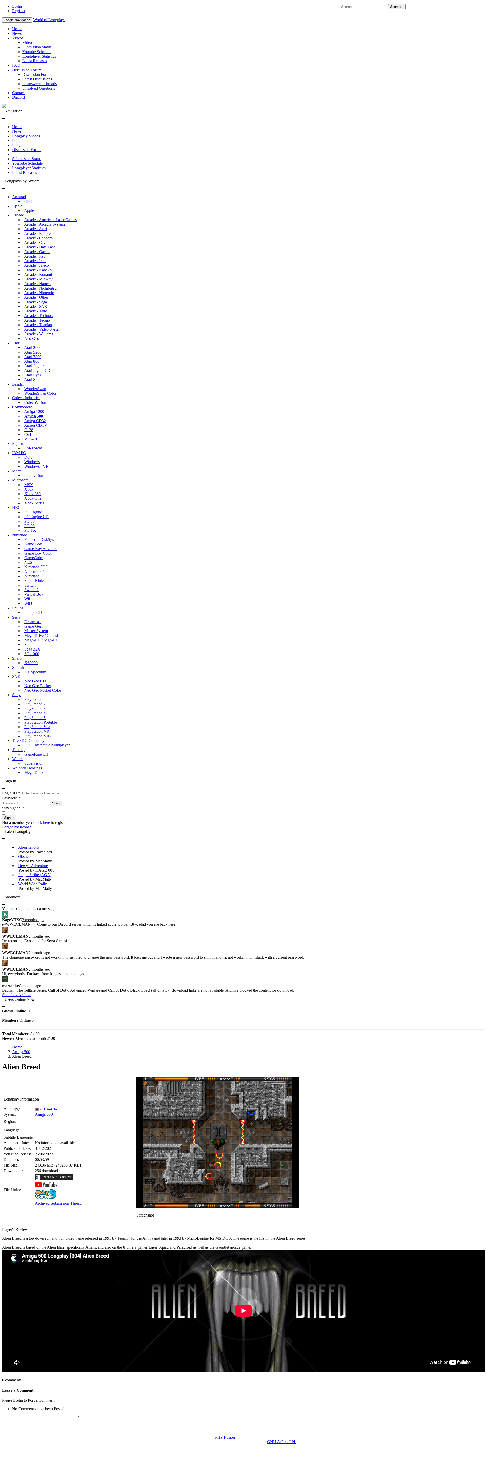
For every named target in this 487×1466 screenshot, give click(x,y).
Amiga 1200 (34, 411)
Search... (397, 7)
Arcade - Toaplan (38, 325)
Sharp (17, 658)
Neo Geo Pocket (37, 686)
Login (17, 6)
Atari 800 (31, 361)
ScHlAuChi (48, 1109)
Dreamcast (32, 622)
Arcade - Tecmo (37, 320)
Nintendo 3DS (36, 567)
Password (11, 798)
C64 (27, 434)
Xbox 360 (32, 494)
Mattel (17, 471)
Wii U (29, 603)
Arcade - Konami (38, 274)
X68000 (31, 663)
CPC (28, 201)
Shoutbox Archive (16, 995)
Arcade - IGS (35, 256)
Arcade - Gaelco (37, 251)
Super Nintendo (37, 580)
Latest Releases (34, 61)
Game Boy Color (38, 553)
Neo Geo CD (35, 681)
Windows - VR (36, 466)
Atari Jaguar (34, 366)
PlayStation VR (36, 731)
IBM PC (19, 453)
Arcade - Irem (35, 261)
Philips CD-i (34, 612)
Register (18, 11)
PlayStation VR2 (37, 736)
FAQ (16, 65)
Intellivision (33, 475)
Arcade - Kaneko (38, 270)
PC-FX (30, 530)
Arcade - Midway (38, 279)
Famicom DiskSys (39, 539)
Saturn (29, 644)
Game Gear (33, 626)
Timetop (18, 749)
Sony (16, 695)
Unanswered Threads (39, 83)
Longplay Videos (26, 136)
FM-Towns (33, 448)
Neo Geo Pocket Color (42, 690)
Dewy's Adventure (33, 865)
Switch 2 (31, 590)
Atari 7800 (32, 357)
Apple (17, 206)
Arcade (18, 215)
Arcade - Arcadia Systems (45, 224)
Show (56, 803)
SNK (16, 676)
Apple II (31, 210)
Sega (16, 617)
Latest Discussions (37, 79)
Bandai (18, 384)
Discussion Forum (26, 70)
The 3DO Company (28, 740)
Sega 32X (32, 649)
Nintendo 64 (34, 571)
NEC (16, 507)
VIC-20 (30, 439)
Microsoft (20, 480)
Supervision (33, 763)
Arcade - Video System (42, 329)
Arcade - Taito (35, 311)
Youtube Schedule (36, 51)
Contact (18, 93)
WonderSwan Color (40, 393)
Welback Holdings (27, 768)
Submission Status (36, 47)
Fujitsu (17, 443)
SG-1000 (31, 654)
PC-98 (29, 526)
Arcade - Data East (39, 247)
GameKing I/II (36, 754)
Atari (16, 343)
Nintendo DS (35, 576)
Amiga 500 (33, 416)
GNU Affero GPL (281, 1442)
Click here (41, 822)
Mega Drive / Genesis (41, 635)
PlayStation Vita (37, 727)
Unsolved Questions (38, 88)
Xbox (28, 489)
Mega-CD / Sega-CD (41, 640)
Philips (17, 608)
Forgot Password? (16, 827)
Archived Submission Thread (58, 1203)
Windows (32, 462)
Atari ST (31, 379)
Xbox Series (34, 503)
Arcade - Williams (38, 334)
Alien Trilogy (29, 847)
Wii (27, 599)
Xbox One (32, 498)
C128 (28, 430)
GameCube (33, 558)
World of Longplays (49, 20)
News (17, 33)
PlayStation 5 (35, 717)
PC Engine (33, 512)
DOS (28, 457)
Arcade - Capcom (38, 238)
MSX (28, 484)
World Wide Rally (32, 884)
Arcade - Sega (35, 302)
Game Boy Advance (40, 548)
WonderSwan (35, 389)
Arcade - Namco (37, 283)
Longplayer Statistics (39, 56)
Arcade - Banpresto (39, 233)
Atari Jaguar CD (37, 370)
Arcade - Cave (35, 242)
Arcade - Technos (38, 315)
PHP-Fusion (225, 1437)
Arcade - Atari (35, 229)
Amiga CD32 (35, 421)
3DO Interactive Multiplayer (47, 745)
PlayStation (33, 699)
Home (17, 29)
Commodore (22, 407)
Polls (16, 140)
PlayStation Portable (40, 722)
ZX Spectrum (35, 672)
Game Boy (33, 544)
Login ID (11, 793)
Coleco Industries (26, 398)
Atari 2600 (32, 347)
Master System (36, 631)
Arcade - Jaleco (36, 265)
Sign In (9, 818)
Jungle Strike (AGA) (34, 875)
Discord (18, 97)
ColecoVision (35, 402)
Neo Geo (31, 338)
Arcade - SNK (35, 306)
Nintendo (19, 535)
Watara (17, 759)
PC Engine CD (36, 516)
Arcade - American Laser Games (50, 220)
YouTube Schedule (27, 163)
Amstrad (19, 197)
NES (28, 562)
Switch (30, 585)
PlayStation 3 (35, 708)
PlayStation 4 (35, 713)
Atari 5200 (32, 352)
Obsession (26, 856)
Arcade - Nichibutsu (40, 288)
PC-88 (29, 521)
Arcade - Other (36, 297)
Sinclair (18, 667)
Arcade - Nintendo (39, 293)
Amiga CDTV (35, 425)
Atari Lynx (33, 375)
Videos (17, 38)
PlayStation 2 (35, 704)
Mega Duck (33, 772)
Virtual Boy (33, 594)
